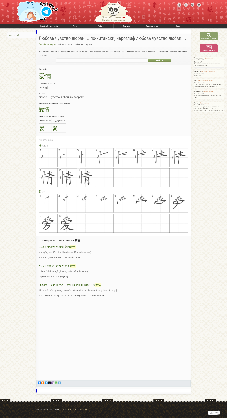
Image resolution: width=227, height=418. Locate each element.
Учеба (75, 26)
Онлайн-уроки (208, 91)
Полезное (126, 26)
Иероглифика (204, 103)
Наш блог (83, 409)
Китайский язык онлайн (49, 26)
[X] (49, 383)
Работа (100, 26)
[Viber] (52, 383)
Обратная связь (69, 409)
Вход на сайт (14, 35)
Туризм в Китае (152, 26)
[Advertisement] (18, 65)
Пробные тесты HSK (208, 71)
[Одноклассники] (42, 383)
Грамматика (209, 58)
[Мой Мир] (46, 383)
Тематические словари (205, 80)
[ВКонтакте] (39, 383)
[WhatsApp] (56, 383)
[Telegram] (59, 383)
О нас (178, 26)
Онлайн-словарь (47, 44)
